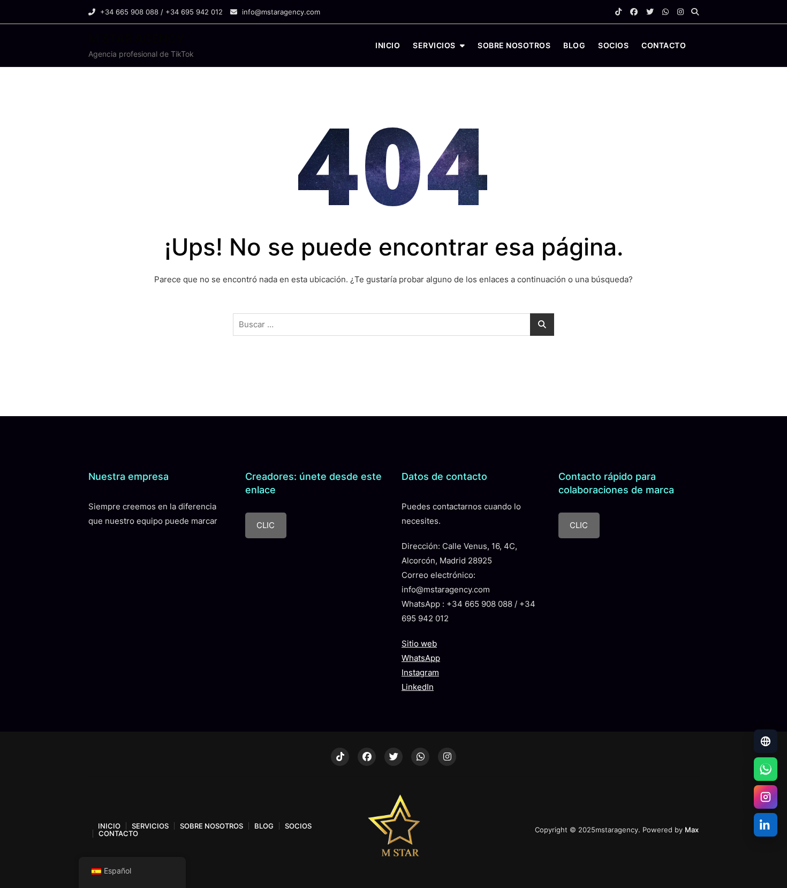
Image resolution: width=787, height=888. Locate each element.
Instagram (420, 672)
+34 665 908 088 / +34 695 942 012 (160, 11)
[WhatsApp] (765, 769)
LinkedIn (418, 687)
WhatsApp (421, 658)
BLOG (574, 45)
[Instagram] (765, 797)
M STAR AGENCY (136, 39)
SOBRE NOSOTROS (514, 45)
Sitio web (419, 643)
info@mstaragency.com (280, 11)
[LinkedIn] (765, 825)
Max (692, 829)
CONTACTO (663, 45)
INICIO (387, 45)
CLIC (265, 525)
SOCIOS (613, 45)
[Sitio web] (765, 741)
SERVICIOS (434, 45)
